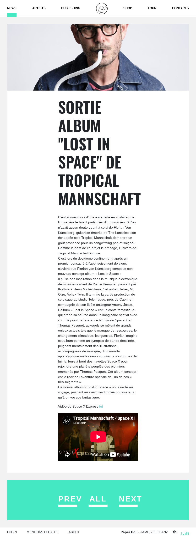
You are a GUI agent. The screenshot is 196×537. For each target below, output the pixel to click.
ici (101, 406)
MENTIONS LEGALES (43, 532)
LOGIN (12, 532)
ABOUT (74, 532)
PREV (70, 499)
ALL (98, 499)
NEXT (130, 499)
